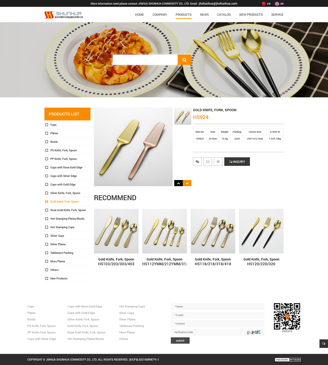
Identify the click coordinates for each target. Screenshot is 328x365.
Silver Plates (58, 244)
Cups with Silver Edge (63, 176)
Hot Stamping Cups (62, 227)
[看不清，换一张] (254, 332)
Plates (54, 133)
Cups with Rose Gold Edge (66, 167)
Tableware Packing (61, 252)
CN (268, 3)
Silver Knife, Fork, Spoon (65, 193)
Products (184, 14)
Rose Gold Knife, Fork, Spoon (68, 210)
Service (277, 14)
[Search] (184, 60)
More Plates (57, 261)
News (204, 14)
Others (54, 270)
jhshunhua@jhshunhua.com (218, 3)
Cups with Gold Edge (63, 184)
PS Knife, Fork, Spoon (63, 150)
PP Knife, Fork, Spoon (63, 159)
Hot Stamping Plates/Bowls (67, 218)
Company (160, 14)
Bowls (54, 141)
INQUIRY (238, 162)
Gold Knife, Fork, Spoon (64, 201)
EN (282, 3)
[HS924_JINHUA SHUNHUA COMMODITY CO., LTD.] (63, 14)
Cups (53, 124)
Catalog (224, 14)
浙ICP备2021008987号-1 (144, 359)
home (139, 14)
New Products (251, 14)
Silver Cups (57, 235)
